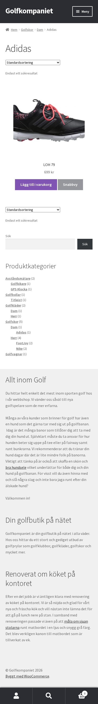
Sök (8, 236)
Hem (14, 29)
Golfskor (27, 29)
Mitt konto (16, 696)
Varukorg (75, 691)
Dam (40, 29)
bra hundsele (15, 467)
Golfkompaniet (29, 11)
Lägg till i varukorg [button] (36, 184)
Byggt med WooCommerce (27, 676)
